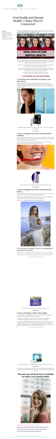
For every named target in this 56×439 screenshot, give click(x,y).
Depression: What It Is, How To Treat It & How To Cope (34, 200)
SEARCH (20, 5)
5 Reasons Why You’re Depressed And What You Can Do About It (29, 431)
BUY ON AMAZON (35, 130)
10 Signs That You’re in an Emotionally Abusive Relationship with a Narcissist (31, 429)
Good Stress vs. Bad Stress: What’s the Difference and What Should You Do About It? (33, 427)
